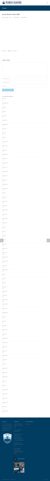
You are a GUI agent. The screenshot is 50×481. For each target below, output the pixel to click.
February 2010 (4, 393)
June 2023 (4, 132)
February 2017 (4, 201)
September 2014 (5, 312)
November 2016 (5, 209)
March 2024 (4, 128)
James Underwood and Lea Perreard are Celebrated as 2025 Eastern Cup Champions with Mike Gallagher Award (19, 437)
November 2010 (5, 389)
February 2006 (4, 411)
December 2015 (5, 257)
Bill (10, 17)
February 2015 (4, 291)
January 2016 (4, 252)
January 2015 (4, 295)
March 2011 (4, 385)
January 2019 (4, 167)
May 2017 (4, 192)
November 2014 (5, 304)
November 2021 (5, 141)
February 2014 (4, 329)
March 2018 (4, 180)
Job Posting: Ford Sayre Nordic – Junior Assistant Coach (18, 426)
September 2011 (5, 376)
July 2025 (3, 107)
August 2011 (4, 381)
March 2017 (4, 197)
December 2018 (5, 171)
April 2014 (4, 321)
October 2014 (4, 308)
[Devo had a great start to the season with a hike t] (16, 464)
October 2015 (4, 265)
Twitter (10, 50)
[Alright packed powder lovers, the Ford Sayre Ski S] (16, 470)
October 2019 (4, 158)
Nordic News (23, 17)
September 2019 (5, 162)
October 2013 (4, 346)
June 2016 (4, 231)
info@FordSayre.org (6, 430)
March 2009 (4, 406)
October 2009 (4, 398)
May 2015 (4, 282)
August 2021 (4, 150)
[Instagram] (46, 479)
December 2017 (5, 184)
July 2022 (3, 137)
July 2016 (3, 227)
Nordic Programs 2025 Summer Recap (18, 430)
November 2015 (5, 261)
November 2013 (5, 342)
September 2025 (5, 103)
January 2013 (4, 359)
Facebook (5, 50)
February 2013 (4, 355)
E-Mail (15, 50)
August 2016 (4, 222)
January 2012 (4, 372)
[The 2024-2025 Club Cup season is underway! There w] (21, 464)
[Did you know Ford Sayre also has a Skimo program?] (21, 470)
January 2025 (4, 120)
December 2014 (5, 299)
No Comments (16, 17)
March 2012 (4, 363)
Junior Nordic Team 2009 (11, 14)
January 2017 (4, 205)
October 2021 (4, 145)
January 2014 (4, 334)
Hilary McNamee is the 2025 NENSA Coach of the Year (18, 444)
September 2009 (5, 402)
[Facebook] (44, 479)
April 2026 (4, 98)
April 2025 (4, 111)
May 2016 (4, 235)
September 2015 (5, 269)
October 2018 (4, 175)
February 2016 (4, 248)
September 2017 (5, 188)
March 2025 (4, 115)
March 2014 (4, 325)
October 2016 (4, 214)
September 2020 (5, 154)
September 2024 (5, 124)
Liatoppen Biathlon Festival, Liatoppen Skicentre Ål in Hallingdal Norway (18, 451)
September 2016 (5, 218)
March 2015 (4, 286)
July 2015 (3, 274)
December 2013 (5, 338)
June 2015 (4, 278)
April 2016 (4, 239)
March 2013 (4, 351)
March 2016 (4, 244)
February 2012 (4, 368)
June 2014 (4, 316)
